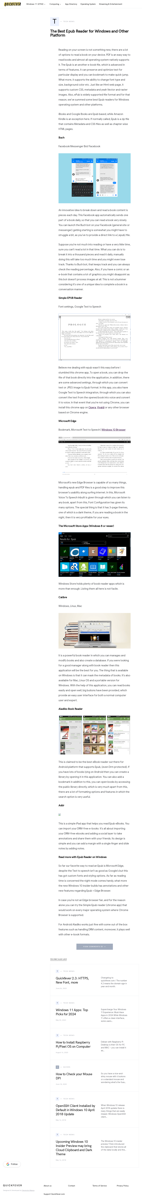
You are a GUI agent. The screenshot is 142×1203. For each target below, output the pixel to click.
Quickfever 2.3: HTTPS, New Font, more (72, 980)
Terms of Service (99, 1186)
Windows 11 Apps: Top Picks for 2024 (72, 1012)
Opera (92, 407)
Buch (61, 137)
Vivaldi (100, 407)
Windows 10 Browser (114, 429)
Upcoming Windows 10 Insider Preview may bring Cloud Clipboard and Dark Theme (74, 1148)
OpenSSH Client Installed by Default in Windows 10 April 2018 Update (75, 1110)
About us (47, 1186)
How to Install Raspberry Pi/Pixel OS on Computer (73, 1044)
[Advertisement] (24, 1112)
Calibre (63, 597)
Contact (71, 1186)
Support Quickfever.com (54, 1194)
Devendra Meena (28, 1190)
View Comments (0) (93, 947)
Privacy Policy (123, 1186)
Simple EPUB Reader (70, 298)
